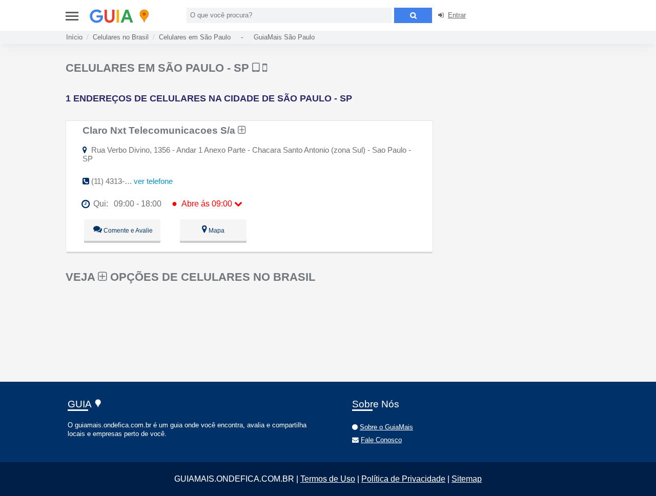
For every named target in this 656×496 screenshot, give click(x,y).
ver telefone (153, 181)
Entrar (457, 15)
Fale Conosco (381, 440)
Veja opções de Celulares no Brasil (190, 277)
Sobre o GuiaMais (386, 427)
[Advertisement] (522, 133)
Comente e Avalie (127, 230)
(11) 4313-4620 (116, 181)
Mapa (215, 230)
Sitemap (467, 478)
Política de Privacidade (403, 478)
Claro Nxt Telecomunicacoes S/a (160, 130)
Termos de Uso (327, 478)
